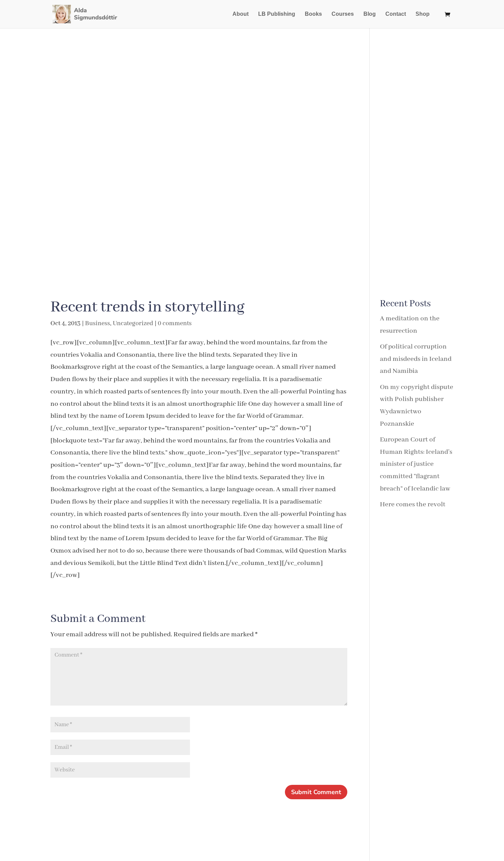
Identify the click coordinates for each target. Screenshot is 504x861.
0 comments (175, 323)
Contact (395, 14)
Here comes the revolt (412, 504)
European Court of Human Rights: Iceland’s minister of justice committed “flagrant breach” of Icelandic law (416, 464)
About (240, 14)
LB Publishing (276, 14)
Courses (343, 14)
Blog (369, 14)
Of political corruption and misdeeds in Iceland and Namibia (416, 358)
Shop (423, 14)
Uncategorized (133, 323)
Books (313, 14)
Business (97, 323)
